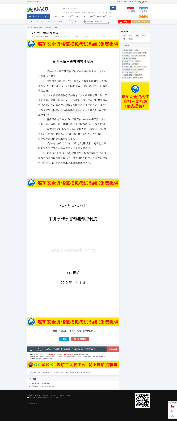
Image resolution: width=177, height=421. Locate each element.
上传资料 (131, 11)
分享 (37, 21)
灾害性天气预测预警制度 (138, 55)
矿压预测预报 (126, 55)
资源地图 (53, 395)
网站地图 (45, 395)
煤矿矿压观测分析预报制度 (129, 72)
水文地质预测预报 (127, 75)
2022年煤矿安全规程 (87, 12)
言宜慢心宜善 (38, 36)
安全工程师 (100, 16)
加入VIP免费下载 (142, 22)
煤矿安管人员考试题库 (74, 12)
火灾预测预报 (135, 64)
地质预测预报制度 (127, 53)
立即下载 (125, 22)
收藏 (43, 21)
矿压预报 (144, 66)
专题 (62, 16)
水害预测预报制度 (137, 78)
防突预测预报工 (138, 75)
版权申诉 (59, 21)
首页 (55, 16)
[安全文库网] (38, 10)
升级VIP (144, 11)
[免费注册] (131, 1)
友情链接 (61, 395)
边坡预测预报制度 (127, 66)
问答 (69, 16)
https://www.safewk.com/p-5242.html (44, 386)
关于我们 (30, 395)
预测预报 (137, 61)
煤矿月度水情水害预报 (140, 53)
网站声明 (37, 395)
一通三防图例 (97, 12)
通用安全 (39, 27)
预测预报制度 (126, 64)
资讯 (76, 16)
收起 (173, 402)
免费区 (111, 16)
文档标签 (127, 45)
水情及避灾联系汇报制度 (129, 58)
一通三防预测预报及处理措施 (130, 50)
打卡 (91, 16)
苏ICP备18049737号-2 (37, 403)
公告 (83, 16)
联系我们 (58, 398)
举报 (51, 21)
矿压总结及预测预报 (127, 61)
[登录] (137, 1)
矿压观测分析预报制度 (137, 69)
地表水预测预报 (126, 78)
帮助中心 (147, 1)
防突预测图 (137, 66)
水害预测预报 (126, 69)
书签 (30, 21)
